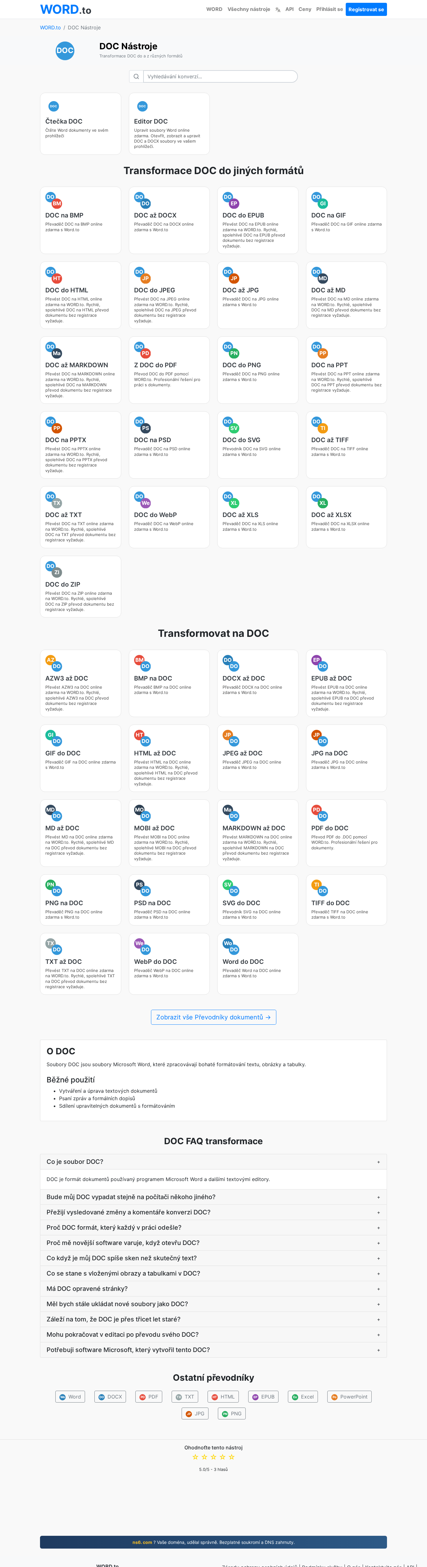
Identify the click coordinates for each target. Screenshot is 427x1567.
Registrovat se (366, 9)
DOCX (110, 1397)
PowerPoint (350, 1397)
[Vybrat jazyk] (278, 9)
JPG (195, 1413)
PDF (149, 1397)
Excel (303, 1397)
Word (70, 1397)
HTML (224, 1397)
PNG (232, 1413)
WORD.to (50, 27)
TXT (185, 1397)
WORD (214, 9)
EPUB (264, 1397)
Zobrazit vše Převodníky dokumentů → (213, 1017)
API (289, 9)
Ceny (305, 9)
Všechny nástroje (249, 9)
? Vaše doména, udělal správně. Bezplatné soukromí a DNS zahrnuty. (214, 1542)
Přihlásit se (329, 9)
